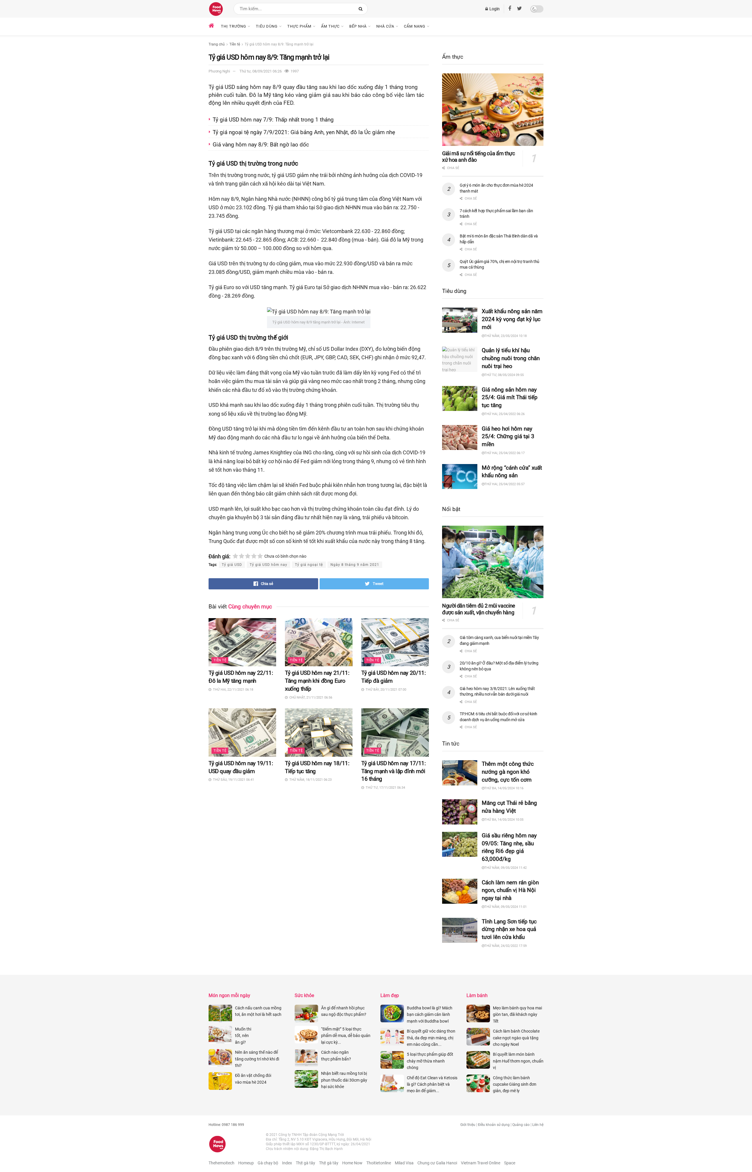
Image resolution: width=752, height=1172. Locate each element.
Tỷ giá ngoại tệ (309, 565)
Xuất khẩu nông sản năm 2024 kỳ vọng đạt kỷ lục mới (512, 319)
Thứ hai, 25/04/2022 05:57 (504, 484)
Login (494, 8)
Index (287, 1163)
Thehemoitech (221, 1163)
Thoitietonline (378, 1163)
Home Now (352, 1163)
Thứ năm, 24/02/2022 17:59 (505, 946)
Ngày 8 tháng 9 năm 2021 (354, 565)
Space (509, 1163)
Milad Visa (404, 1163)
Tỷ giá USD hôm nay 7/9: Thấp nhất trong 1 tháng (274, 119)
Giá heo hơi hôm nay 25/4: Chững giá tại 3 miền (508, 436)
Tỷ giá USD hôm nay (268, 565)
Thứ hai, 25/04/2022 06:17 (504, 453)
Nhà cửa (385, 26)
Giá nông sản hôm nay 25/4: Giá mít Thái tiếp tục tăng (510, 397)
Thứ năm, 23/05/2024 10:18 (505, 336)
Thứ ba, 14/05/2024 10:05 (503, 820)
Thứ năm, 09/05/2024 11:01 (505, 907)
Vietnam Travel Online (480, 1163)
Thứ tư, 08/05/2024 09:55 (504, 375)
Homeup (246, 1163)
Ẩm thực (330, 26)
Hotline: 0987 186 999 (226, 1125)
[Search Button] (362, 9)
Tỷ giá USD (232, 565)
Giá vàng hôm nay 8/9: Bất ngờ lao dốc (261, 144)
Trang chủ (217, 44)
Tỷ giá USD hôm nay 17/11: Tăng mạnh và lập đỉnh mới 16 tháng (393, 771)
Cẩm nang (414, 26)
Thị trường (233, 26)
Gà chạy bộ (268, 1163)
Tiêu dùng (267, 26)
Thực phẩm (299, 26)
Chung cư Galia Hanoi (437, 1163)
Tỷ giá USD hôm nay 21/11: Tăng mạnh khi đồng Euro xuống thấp (317, 681)
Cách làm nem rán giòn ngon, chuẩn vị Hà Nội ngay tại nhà (510, 890)
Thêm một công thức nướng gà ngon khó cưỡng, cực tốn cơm (508, 771)
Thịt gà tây (305, 1163)
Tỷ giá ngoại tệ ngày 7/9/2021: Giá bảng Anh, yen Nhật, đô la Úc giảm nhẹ (305, 132)
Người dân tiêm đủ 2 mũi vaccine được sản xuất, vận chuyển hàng (478, 609)
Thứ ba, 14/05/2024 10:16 (503, 788)
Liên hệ (537, 1125)
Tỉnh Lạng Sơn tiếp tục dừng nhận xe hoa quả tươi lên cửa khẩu (509, 929)
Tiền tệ (234, 44)
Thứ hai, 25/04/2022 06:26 (504, 414)
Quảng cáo (521, 1125)
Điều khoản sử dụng (494, 1125)
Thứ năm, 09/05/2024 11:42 (505, 868)
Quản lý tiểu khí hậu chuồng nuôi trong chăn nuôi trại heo (511, 358)
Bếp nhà (358, 26)
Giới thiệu (467, 1125)
